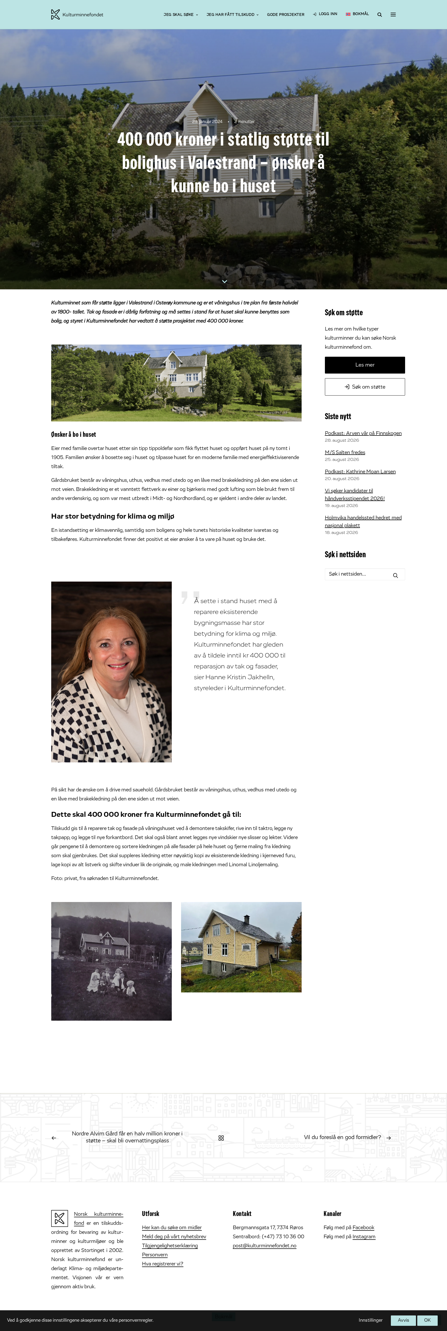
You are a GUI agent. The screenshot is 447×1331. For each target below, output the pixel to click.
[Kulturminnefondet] (77, 14)
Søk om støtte (368, 387)
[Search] (377, 14)
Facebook (363, 1227)
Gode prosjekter (285, 15)
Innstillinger (371, 1320)
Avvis (403, 1320)
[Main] (223, 1138)
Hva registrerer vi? (162, 1264)
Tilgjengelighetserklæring (170, 1246)
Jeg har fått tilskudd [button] (231, 15)
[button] (393, 14)
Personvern (155, 1255)
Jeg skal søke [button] (179, 15)
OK (427, 1320)
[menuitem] (181, 15)
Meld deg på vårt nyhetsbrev (174, 1237)
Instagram (364, 1237)
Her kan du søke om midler (172, 1227)
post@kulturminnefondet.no (264, 1246)
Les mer (365, 365)
